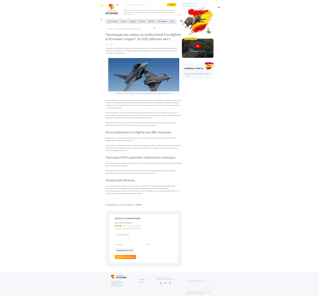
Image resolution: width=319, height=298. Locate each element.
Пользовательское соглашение (189, 6)
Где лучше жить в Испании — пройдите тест (198, 74)
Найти (172, 4)
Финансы (151, 21)
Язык (172, 21)
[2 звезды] (137, 204)
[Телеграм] (170, 283)
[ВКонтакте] (161, 283)
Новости (123, 21)
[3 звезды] (138, 204)
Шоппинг (133, 21)
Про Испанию (112, 21)
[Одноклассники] (165, 283)
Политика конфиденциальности (190, 3)
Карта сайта (142, 279)
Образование (162, 21)
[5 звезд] (141, 204)
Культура (142, 21)
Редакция (141, 282)
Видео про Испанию (198, 51)
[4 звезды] (140, 204)
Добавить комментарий (125, 257)
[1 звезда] (136, 204)
